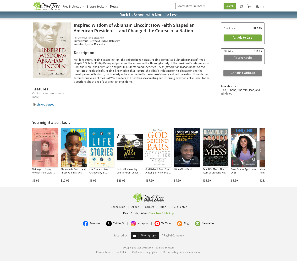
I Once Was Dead (183, 169)
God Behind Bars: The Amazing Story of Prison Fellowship (158, 173)
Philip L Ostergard (110, 41)
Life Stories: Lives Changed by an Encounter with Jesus (101, 173)
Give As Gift (244, 58)
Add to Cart (244, 38)
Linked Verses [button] (45, 105)
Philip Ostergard (91, 41)
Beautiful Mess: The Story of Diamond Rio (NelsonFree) (213, 173)
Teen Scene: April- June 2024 (243, 171)
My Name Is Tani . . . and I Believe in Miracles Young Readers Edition (73, 173)
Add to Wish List (244, 73)
